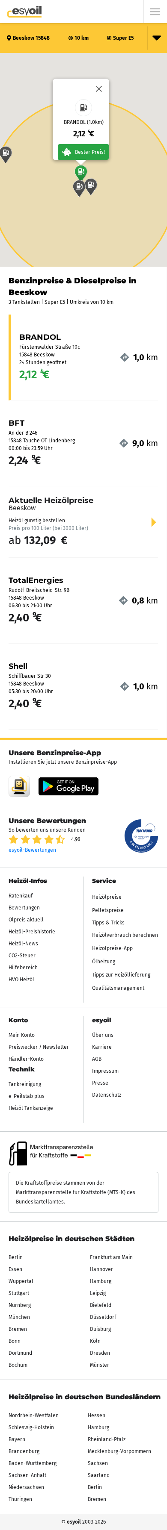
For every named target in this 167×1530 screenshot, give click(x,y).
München (19, 1317)
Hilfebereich (23, 968)
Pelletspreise (108, 910)
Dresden (100, 1353)
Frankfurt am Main (111, 1257)
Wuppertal (21, 1281)
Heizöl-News (23, 944)
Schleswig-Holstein (31, 1427)
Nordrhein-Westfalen (34, 1415)
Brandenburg (24, 1451)
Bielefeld (100, 1305)
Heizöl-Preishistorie (32, 932)
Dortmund (20, 1353)
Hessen (96, 1415)
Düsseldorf (103, 1317)
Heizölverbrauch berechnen (125, 935)
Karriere (102, 1047)
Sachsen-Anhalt (27, 1475)
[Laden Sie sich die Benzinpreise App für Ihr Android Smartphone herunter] (19, 786)
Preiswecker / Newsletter (39, 1047)
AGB (96, 1059)
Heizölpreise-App (112, 948)
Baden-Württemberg (33, 1463)
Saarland (99, 1475)
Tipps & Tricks (108, 923)
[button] (81, 173)
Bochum (18, 1365)
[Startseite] (24, 12)
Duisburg (100, 1329)
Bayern (17, 1439)
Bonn (15, 1341)
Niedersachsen (26, 1487)
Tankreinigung (25, 1084)
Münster (99, 1365)
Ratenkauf (21, 896)
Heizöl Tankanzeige (31, 1108)
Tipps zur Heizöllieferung (121, 975)
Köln (95, 1341)
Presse (100, 1083)
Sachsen (98, 1463)
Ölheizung (103, 962)
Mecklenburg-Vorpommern (119, 1451)
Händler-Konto (26, 1059)
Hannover (101, 1269)
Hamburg (100, 1281)
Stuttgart (19, 1293)
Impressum (105, 1071)
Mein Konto (22, 1035)
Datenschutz (106, 1095)
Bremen (18, 1329)
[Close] (99, 89)
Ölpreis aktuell (26, 920)
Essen (15, 1269)
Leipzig (98, 1293)
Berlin (16, 1257)
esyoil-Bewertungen (32, 850)
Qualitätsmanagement (118, 988)
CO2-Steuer (22, 956)
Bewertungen (24, 908)
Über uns (102, 1035)
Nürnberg (20, 1305)
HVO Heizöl (21, 980)
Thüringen (20, 1499)
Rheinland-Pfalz (106, 1439)
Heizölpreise (107, 897)
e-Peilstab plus (27, 1096)
